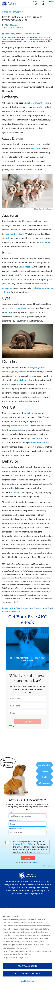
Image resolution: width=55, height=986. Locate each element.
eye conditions (19, 308)
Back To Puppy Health (14, 12)
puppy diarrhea (19, 371)
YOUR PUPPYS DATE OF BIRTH (16, 828)
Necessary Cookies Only (27, 974)
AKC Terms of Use (24, 844)
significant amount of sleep (37, 102)
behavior (19, 33)
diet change (22, 380)
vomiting (46, 242)
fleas (38, 148)
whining (15, 492)
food (6, 238)
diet (12, 33)
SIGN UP (27, 858)
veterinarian (26, 169)
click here (35, 862)
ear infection (27, 266)
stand (41, 438)
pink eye (8, 312)
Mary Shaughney (12, 25)
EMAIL (10, 812)
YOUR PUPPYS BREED (14, 820)
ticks (32, 148)
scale (6, 442)
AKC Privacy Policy (47, 866)
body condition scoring (38, 442)
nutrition (28, 33)
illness (7, 33)
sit (34, 438)
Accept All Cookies (27, 966)
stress (7, 388)
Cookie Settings (27, 981)
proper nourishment (20, 425)
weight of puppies (33, 413)
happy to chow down (14, 233)
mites (7, 279)
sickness (36, 33)
